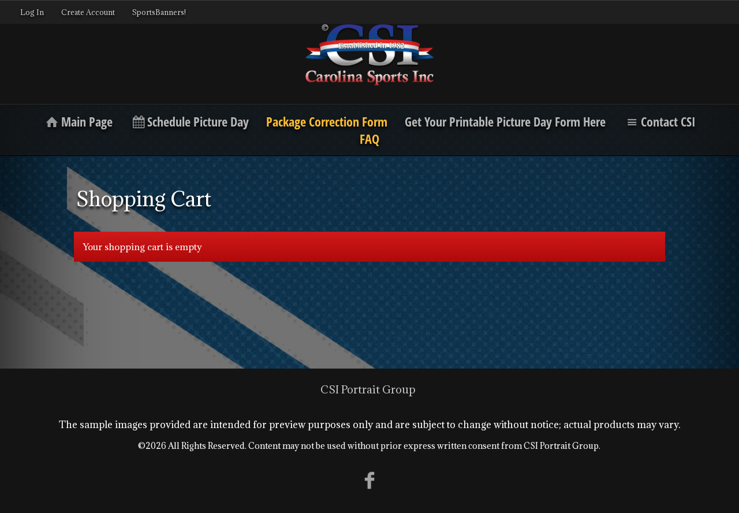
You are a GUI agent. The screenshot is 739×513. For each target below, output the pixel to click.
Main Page (87, 121)
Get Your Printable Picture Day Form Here (505, 121)
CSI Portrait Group (368, 389)
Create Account (88, 12)
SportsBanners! (159, 12)
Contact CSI (668, 121)
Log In (32, 12)
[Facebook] (370, 479)
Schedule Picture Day (198, 121)
